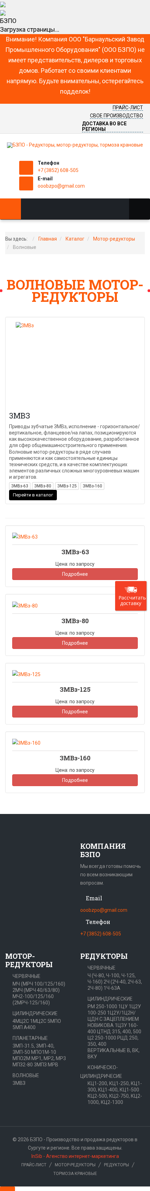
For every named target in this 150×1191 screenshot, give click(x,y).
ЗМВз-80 (42, 486)
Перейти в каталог (33, 494)
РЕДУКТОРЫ (116, 1164)
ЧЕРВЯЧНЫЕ (26, 976)
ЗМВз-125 (67, 486)
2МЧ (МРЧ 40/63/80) (36, 990)
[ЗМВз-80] (25, 605)
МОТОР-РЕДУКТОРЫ (75, 1164)
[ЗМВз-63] (25, 536)
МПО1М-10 (43, 1052)
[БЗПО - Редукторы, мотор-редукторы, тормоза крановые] (75, 145)
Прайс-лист (33, 1164)
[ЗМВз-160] (26, 742)
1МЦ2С (38, 1021)
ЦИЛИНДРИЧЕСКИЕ (35, 1013)
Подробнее (75, 574)
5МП (18, 1027)
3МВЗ (19, 1083)
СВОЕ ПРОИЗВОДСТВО (116, 115)
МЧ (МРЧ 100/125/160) (39, 984)
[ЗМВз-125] (26, 674)
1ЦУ (123, 1006)
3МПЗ (40, 1064)
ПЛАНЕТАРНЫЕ (30, 1038)
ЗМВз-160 (92, 486)
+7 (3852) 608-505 (58, 170)
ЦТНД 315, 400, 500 (119, 1031)
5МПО (54, 1021)
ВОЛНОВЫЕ (26, 1075)
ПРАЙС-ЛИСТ (128, 107)
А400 (30, 1027)
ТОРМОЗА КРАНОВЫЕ (75, 1173)
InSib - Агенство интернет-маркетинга (75, 1156)
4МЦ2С (21, 1021)
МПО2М (21, 1058)
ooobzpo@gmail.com (61, 186)
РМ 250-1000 (102, 1006)
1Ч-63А (112, 988)
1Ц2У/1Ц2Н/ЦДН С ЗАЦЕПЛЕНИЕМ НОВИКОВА (113, 1019)
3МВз (19, 415)
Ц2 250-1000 (102, 1038)
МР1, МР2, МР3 (48, 1058)
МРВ (53, 1064)
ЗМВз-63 (19, 486)
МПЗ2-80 (23, 1064)
